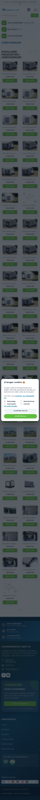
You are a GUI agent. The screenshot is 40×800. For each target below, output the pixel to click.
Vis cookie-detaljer (10, 406)
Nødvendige (11, 401)
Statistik (27, 404)
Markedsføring (29, 401)
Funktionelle (11, 404)
